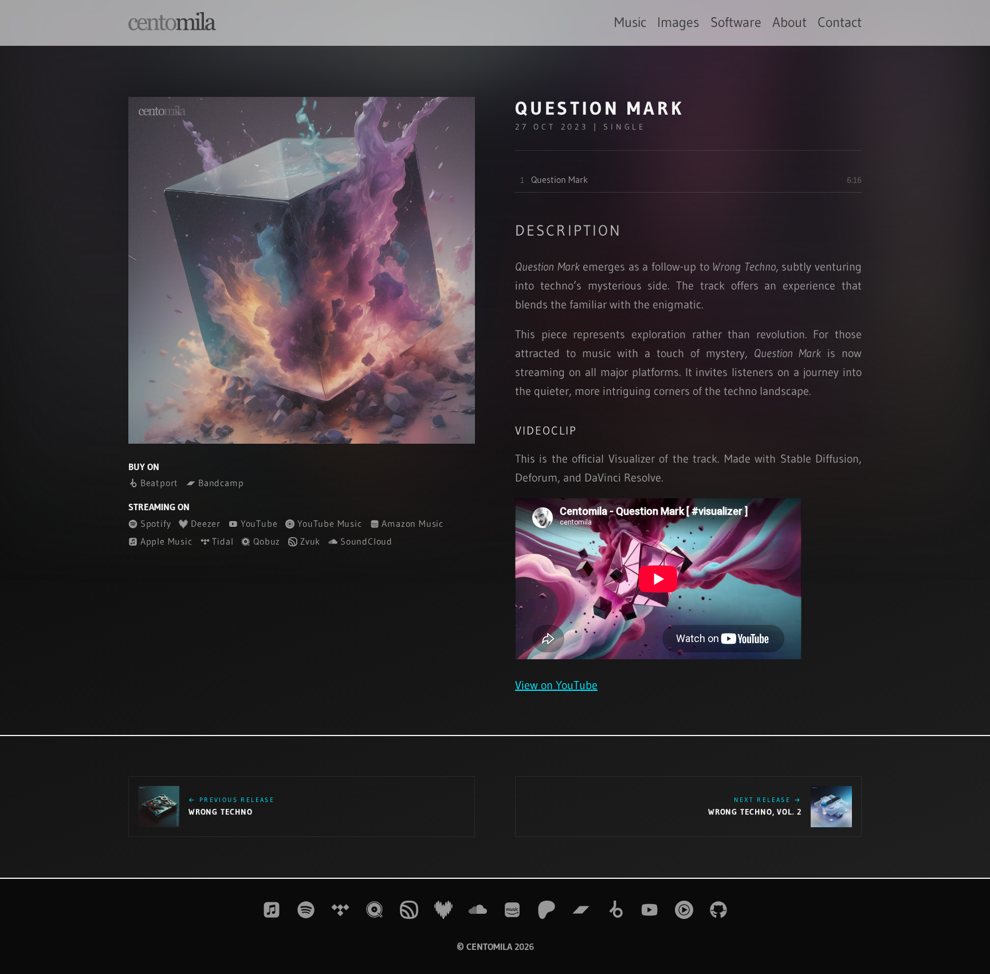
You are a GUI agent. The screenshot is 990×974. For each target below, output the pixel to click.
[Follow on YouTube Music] (684, 910)
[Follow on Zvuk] (409, 910)
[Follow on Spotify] (306, 910)
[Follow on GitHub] (718, 910)
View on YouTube (556, 685)
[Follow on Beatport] (615, 910)
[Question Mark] (301, 270)
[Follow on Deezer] (443, 910)
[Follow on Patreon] (546, 910)
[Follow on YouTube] (649, 910)
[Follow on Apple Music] (271, 910)
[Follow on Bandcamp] (581, 910)
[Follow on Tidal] (340, 910)
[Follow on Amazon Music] (512, 910)
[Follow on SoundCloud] (478, 910)
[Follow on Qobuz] (374, 910)
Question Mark (559, 179)
